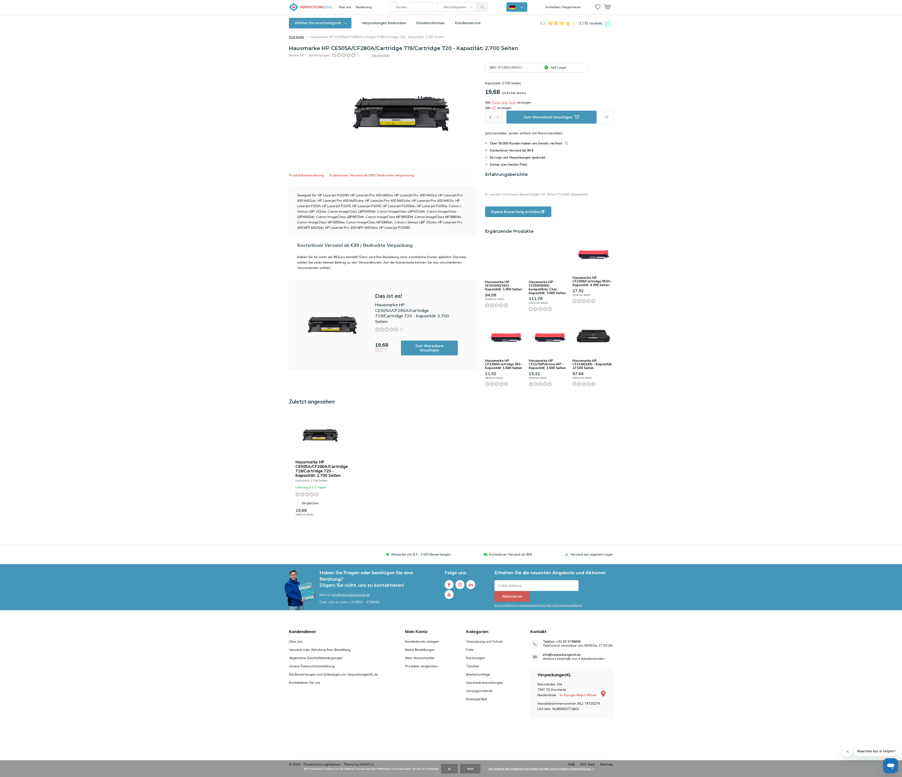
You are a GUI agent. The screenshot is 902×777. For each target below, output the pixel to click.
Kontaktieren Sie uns (304, 682)
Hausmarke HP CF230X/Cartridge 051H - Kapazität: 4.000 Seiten (592, 281)
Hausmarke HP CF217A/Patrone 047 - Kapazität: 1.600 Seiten (547, 364)
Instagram (459, 584)
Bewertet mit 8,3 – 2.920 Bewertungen (421, 554)
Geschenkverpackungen (484, 682)
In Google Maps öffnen (579, 695)
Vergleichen (310, 503)
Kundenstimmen (430, 22)
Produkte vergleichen (421, 666)
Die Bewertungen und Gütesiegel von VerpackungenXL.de (333, 674)
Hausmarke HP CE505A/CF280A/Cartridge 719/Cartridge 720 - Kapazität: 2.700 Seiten (321, 468)
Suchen (482, 7)
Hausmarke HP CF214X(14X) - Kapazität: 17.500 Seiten (592, 364)
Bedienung (364, 7)
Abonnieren (512, 596)
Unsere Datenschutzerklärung (312, 666)
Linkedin (470, 584)
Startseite (296, 37)
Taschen (472, 666)
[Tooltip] (566, 144)
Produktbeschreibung (306, 175)
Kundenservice (468, 22)
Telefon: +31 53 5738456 (562, 642)
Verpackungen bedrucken (384, 22)
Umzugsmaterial (479, 691)
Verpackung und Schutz (484, 641)
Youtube (449, 594)
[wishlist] (597, 7)
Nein (470, 768)
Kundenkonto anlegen (422, 641)
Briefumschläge (478, 674)
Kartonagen (475, 658)
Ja (449, 768)
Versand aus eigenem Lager (591, 554)
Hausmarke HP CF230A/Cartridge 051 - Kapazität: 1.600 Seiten (504, 364)
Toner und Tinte (504, 102)
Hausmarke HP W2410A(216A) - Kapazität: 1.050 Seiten (503, 285)
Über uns (344, 7)
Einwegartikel (476, 699)
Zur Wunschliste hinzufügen (606, 117)
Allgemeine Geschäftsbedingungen (316, 658)
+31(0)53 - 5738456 (364, 602)
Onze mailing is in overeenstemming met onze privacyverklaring (538, 605)
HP (302, 55)
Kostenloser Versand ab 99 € (510, 554)
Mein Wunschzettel (419, 658)
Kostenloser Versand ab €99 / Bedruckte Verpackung (371, 175)
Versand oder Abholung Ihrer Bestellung (319, 650)
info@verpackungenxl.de (350, 595)
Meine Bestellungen (420, 650)
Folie (470, 650)
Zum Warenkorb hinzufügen (429, 348)
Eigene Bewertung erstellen (516, 212)
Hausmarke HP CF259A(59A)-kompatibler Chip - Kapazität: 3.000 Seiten (547, 287)
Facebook (449, 584)
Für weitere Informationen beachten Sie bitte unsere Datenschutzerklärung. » (541, 768)
